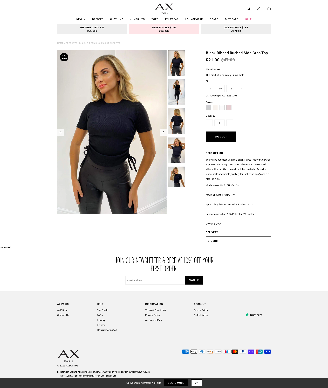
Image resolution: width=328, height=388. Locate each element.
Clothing (116, 19)
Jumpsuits (137, 19)
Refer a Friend (201, 310)
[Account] (255, 8)
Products (71, 43)
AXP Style (62, 310)
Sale (248, 19)
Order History (201, 315)
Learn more (176, 382)
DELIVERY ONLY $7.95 (92, 29)
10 (220, 88)
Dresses (97, 19)
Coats (214, 19)
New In (80, 19)
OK (197, 382)
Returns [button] (212, 240)
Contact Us (63, 315)
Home (60, 43)
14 (240, 88)
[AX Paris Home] (164, 8)
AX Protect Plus (153, 320)
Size (208, 81)
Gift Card (231, 19)
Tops (155, 19)
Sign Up (194, 280)
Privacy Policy (152, 315)
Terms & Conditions (155, 310)
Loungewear (194, 19)
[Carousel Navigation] (112, 132)
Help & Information (107, 330)
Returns (101, 325)
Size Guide (232, 95)
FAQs (100, 315)
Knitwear (172, 19)
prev (60, 132)
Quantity (210, 115)
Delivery (101, 320)
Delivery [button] (212, 232)
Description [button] (214, 153)
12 (230, 88)
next (163, 132)
